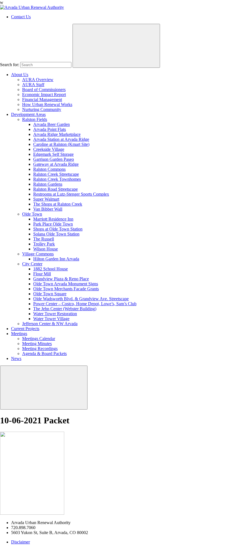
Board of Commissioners (44, 89)
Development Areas (28, 114)
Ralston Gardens (47, 184)
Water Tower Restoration (55, 313)
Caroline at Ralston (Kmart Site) (61, 144)
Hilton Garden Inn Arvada (56, 259)
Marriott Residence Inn (53, 219)
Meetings (19, 333)
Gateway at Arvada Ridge (56, 164)
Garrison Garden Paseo (53, 159)
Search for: (9, 64)
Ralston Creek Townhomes (57, 179)
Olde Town (32, 214)
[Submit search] (116, 46)
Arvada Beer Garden (51, 124)
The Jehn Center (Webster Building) (64, 308)
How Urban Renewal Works (47, 104)
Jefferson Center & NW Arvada (50, 323)
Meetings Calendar (38, 338)
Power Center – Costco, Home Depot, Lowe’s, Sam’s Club (84, 303)
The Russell (43, 239)
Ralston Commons (49, 169)
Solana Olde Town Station (56, 234)
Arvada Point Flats (49, 129)
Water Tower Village (51, 318)
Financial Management (42, 99)
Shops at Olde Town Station (57, 229)
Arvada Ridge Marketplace (57, 134)
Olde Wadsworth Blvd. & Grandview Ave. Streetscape (81, 298)
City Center (32, 263)
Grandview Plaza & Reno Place (61, 278)
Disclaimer (20, 542)
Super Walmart (46, 199)
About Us (19, 74)
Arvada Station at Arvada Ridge (61, 139)
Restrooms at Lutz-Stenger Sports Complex (71, 194)
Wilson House (45, 249)
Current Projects (25, 328)
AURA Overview (37, 79)
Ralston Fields (34, 119)
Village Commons (38, 254)
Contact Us (21, 16)
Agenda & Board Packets (44, 353)
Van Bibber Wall (47, 209)
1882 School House (50, 268)
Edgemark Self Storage (53, 154)
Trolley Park (44, 244)
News (16, 358)
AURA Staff (33, 84)
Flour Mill (42, 273)
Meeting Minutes (37, 343)
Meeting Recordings (40, 348)
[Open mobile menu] (43, 388)
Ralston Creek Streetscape (56, 174)
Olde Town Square (49, 293)
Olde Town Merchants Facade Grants (66, 288)
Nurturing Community (41, 109)
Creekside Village (48, 149)
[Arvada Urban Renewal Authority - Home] (32, 7)
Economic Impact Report (44, 94)
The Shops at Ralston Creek (57, 204)
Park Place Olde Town (53, 224)
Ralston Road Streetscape (55, 189)
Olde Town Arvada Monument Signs (65, 283)
